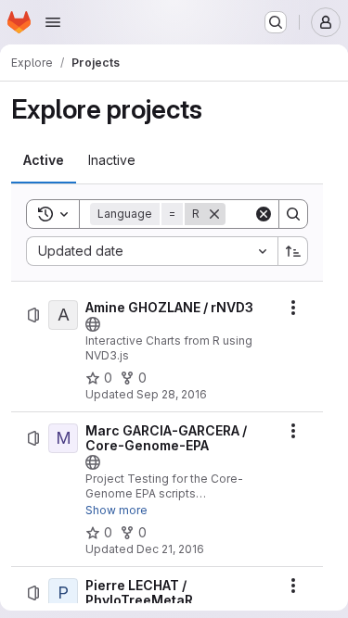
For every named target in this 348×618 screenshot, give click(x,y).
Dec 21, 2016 (170, 549)
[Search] (293, 214)
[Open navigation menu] (53, 22)
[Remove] (214, 214)
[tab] (43, 160)
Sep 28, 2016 (171, 394)
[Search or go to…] (275, 22)
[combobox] (151, 251)
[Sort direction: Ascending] (293, 251)
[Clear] (263, 214)
